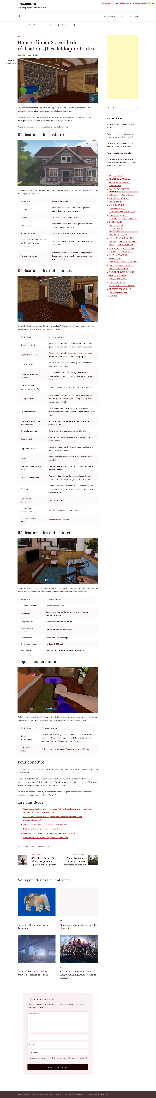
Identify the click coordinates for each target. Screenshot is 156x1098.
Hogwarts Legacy (118, 235)
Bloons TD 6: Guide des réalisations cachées (42, 829)
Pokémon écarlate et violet (123, 262)
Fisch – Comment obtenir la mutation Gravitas (121, 126)
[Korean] (133, 3)
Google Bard (115, 222)
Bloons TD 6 (115, 186)
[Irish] (125, 3)
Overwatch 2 (126, 252)
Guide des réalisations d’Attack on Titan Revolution (45, 825)
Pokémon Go (115, 258)
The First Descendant (120, 289)
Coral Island (115, 202)
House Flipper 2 (31, 846)
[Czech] (109, 3)
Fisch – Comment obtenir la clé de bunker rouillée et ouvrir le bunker (120, 145)
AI (110, 176)
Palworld (123, 255)
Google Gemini (116, 225)
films (124, 215)
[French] (120, 3)
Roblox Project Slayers (121, 272)
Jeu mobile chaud (43, 846)
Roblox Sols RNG (117, 275)
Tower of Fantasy (118, 293)
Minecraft (114, 248)
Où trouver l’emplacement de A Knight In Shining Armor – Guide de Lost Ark (78, 974)
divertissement (109, 16)
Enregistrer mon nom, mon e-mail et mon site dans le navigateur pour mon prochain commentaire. (59, 1059)
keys (111, 245)
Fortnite (113, 219)
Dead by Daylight (117, 205)
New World (129, 248)
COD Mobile (127, 195)
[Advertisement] (122, 67)
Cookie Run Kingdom (119, 198)
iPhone (112, 241)
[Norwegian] (136, 3)
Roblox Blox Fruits (118, 269)
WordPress (104, 1094)
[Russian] (144, 3)
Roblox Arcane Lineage (120, 265)
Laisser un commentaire (11, 61)
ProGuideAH (27, 4)
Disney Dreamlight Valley (122, 212)
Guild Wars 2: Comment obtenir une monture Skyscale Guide (49, 833)
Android (118, 176)
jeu (122, 16)
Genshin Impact (129, 219)
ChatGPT (113, 195)
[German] (122, 3)
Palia (111, 255)
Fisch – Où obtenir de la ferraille (119, 153)
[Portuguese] (142, 3)
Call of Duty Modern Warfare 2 (119, 190)
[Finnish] (117, 3)
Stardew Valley (117, 282)
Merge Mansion (125, 245)
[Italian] (128, 3)
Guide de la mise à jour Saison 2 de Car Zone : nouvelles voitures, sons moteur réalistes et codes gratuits (121, 162)
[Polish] (139, 3)
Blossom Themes (84, 1094)
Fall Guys (113, 215)
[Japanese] (131, 3)
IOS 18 (131, 238)
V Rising (113, 296)
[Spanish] (147, 3)
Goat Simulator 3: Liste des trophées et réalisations (45, 838)
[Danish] (111, 3)
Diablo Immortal (117, 208)
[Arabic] (103, 3)
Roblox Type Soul (118, 279)
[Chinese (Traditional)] (106, 3)
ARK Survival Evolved (119, 182)
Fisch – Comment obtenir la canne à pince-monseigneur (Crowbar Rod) (121, 135)
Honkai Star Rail (117, 238)
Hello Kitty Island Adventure (118, 230)
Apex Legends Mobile (119, 179)
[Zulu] (153, 3)
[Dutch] (114, 3)
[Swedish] (150, 3)
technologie (134, 16)
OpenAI (112, 252)
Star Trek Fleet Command (122, 286)
